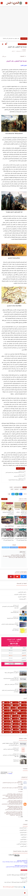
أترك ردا (19, 784)
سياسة (14, 702)
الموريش (6, 729)
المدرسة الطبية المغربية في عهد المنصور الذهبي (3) (21, 539)
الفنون (14, 710)
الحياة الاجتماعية (23, 827)
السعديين (16, 489)
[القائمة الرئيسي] (26, 3)
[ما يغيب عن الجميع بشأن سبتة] (23, 673)
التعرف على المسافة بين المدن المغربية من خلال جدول (10, 607)
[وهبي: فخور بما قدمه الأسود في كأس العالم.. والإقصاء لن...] (23, 691)
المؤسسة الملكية (21, 707)
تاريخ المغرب (23, 837)
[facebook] (24, 576)
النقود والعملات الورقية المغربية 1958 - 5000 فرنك (16, 875)
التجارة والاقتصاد (23, 489)
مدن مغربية (21, 713)
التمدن (23, 732)
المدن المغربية (23, 846)
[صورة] (23, 607)
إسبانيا (11, 707)
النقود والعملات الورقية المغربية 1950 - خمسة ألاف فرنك (15, 882)
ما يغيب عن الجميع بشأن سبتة (12, 672)
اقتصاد (11, 487)
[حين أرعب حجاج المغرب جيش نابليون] (23, 685)
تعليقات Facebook (14, 547)
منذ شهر (16, 683)
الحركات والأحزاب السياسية (20, 594)
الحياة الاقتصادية (23, 830)
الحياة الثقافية (23, 834)
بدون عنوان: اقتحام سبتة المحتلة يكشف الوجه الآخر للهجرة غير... (11, 679)
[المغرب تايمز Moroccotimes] (14, 3)
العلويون (14, 715)
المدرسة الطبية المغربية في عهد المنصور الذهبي (15, 472)
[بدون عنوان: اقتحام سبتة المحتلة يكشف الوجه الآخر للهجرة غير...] (23, 679)
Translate (10, 773)
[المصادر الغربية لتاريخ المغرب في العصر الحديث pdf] (23, 749)
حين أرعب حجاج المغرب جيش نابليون (12, 684)
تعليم (5, 718)
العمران (6, 726)
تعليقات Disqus (5, 547)
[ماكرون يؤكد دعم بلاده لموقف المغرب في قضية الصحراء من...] (23, 743)
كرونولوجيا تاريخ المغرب (21, 843)
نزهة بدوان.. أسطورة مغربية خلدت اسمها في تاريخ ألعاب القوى (10, 38)
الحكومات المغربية (22, 596)
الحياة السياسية (23, 832)
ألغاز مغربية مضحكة (15, 612)
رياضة (23, 702)
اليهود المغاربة (8, 713)
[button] (20, 494)
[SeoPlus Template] (24, 887)
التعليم (23, 715)
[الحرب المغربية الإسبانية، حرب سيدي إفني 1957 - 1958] (23, 755)
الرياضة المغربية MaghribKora (21, 865)
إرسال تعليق (22, 551)
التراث (6, 715)
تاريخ (5, 707)
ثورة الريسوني (16, 761)
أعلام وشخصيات (22, 599)
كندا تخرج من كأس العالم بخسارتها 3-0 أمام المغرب (16, 866)
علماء (14, 729)
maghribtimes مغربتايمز (22, 860)
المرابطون (14, 724)
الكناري (14, 726)
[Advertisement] (14, 21)
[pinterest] (11, 576)
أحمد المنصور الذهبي (22, 44)
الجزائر (23, 705)
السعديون (6, 732)
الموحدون (6, 724)
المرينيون (6, 721)
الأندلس (22, 710)
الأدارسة (23, 729)
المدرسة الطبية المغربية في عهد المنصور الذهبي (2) (8, 539)
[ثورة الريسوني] (23, 761)
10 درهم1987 (23, 878)
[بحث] (2, 3)
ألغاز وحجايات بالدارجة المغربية (13, 618)
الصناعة (15, 721)
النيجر (12, 489)
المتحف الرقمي (23, 841)
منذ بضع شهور (22, 873)
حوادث (6, 710)
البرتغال (23, 724)
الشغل (23, 721)
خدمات (22, 718)
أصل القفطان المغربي (22, 526)
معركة (14, 718)
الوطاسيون (15, 732)
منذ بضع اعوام (21, 471)
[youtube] (17, 576)
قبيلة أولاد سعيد (15, 630)
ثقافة (5, 702)
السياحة (6, 705)
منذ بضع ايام (16, 671)
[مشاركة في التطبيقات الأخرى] (9, 494)
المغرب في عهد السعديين (19, 476)
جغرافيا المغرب (23, 839)
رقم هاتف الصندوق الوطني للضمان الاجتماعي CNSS (10, 625)
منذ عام (24, 537)
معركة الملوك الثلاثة (9, 526)
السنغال (23, 726)
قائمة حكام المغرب (22, 592)
